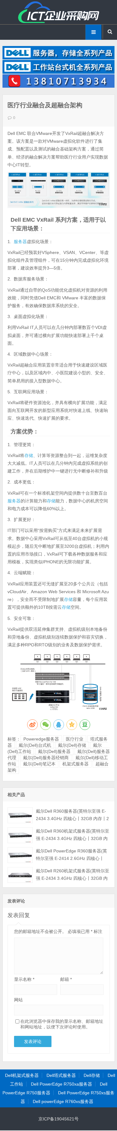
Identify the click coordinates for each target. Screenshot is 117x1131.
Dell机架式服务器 (22, 1075)
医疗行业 (74, 738)
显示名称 (24, 979)
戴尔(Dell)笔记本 (39, 763)
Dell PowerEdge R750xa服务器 (61, 1084)
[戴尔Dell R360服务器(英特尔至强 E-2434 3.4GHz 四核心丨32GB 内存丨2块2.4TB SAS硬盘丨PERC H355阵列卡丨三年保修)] (20, 815)
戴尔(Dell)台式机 (35, 745)
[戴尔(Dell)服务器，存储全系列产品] (58, 57)
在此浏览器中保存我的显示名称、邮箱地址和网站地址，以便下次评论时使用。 (61, 1024)
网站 (18, 999)
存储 (28, 455)
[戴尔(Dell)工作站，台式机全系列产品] (58, 72)
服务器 (20, 241)
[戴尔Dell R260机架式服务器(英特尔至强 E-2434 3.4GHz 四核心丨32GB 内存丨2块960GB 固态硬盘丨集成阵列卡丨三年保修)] (20, 875)
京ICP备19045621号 (58, 1118)
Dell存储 (92, 1075)
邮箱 (66, 979)
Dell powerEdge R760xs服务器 (63, 1101)
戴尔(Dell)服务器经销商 (46, 757)
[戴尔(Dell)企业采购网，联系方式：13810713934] (58, 86)
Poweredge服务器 (41, 738)
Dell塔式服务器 (61, 1075)
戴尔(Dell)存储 (72, 745)
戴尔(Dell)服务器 (54, 751)
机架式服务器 (75, 763)
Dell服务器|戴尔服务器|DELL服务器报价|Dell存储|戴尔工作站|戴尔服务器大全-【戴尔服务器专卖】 (58, 12)
